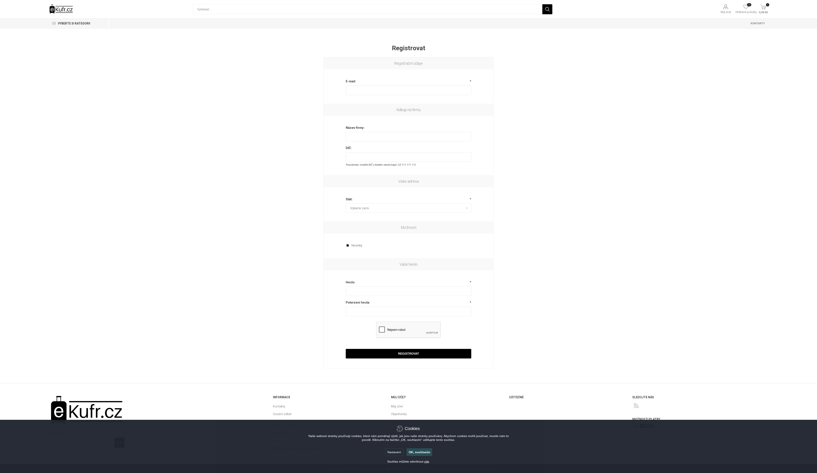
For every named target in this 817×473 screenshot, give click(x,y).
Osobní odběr (282, 414)
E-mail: (351, 81)
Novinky (356, 245)
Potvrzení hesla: (358, 302)
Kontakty (279, 406)
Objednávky (399, 414)
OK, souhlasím (419, 452)
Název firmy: (355, 128)
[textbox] (367, 9)
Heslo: (350, 282)
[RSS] (636, 405)
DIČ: (349, 148)
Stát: (349, 199)
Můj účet (726, 12)
